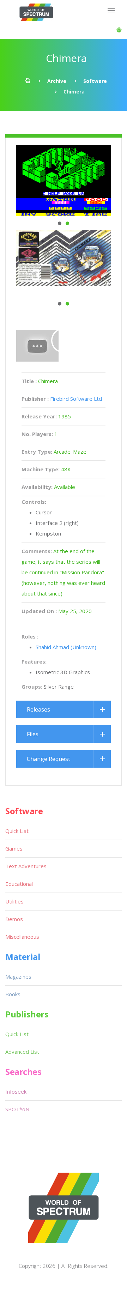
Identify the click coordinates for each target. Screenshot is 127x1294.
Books (12, 994)
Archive (56, 81)
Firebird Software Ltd (76, 398)
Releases (38, 709)
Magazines (18, 976)
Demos (14, 919)
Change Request (48, 759)
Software (95, 81)
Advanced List (22, 1051)
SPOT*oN (17, 1109)
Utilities (14, 901)
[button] (119, 30)
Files (32, 734)
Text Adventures (26, 866)
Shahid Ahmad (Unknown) (66, 647)
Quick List (17, 830)
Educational (19, 883)
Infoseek (15, 1091)
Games (14, 848)
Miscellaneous (22, 936)
